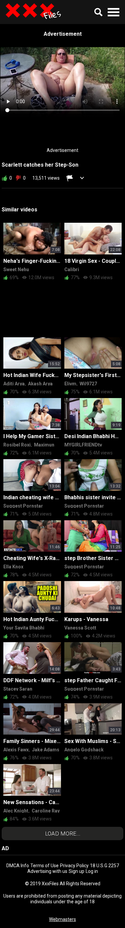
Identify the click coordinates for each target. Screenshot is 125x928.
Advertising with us (47, 871)
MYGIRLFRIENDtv (83, 444)
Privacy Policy (74, 865)
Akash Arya (40, 383)
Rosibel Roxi (17, 444)
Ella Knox (13, 566)
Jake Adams (45, 749)
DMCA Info (17, 865)
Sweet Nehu (16, 269)
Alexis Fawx (16, 749)
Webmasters (62, 919)
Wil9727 (88, 383)
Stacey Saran (17, 689)
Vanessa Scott (80, 627)
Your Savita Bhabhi (23, 627)
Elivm (70, 383)
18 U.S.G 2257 (104, 865)
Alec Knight (15, 810)
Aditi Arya (14, 383)
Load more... (62, 833)
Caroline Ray (46, 810)
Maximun (44, 444)
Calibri (71, 269)
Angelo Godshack (84, 749)
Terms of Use (44, 865)
